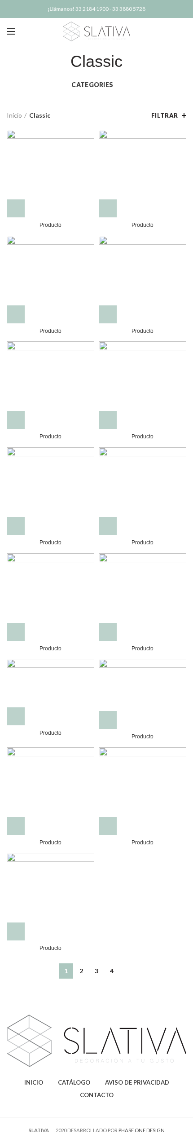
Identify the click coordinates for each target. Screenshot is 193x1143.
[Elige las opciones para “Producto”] (16, 208)
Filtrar (164, 115)
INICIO (33, 1082)
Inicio (14, 115)
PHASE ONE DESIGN (141, 1130)
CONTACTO (97, 1095)
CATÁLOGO (74, 1082)
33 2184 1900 (92, 8)
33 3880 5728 (128, 8)
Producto (50, 225)
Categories (92, 84)
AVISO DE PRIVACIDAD (137, 1082)
